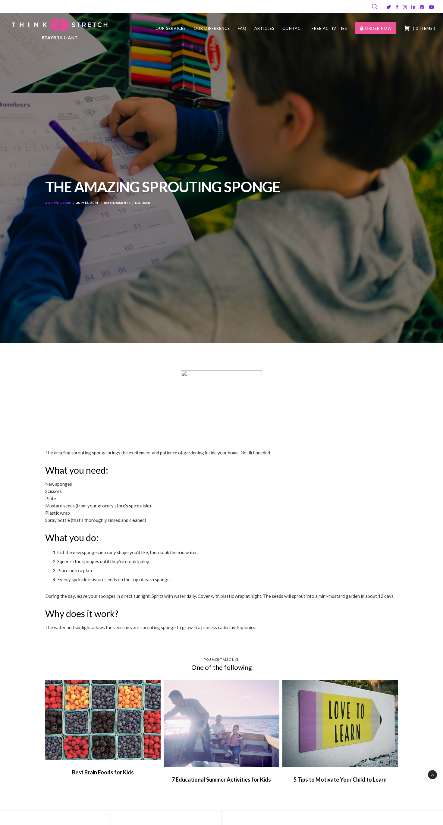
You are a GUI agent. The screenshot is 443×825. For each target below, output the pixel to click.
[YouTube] (431, 7)
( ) (423, 28)
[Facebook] (397, 7)
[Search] (374, 6)
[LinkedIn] (413, 7)
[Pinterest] (422, 7)
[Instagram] (405, 7)
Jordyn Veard (58, 202)
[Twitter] (389, 7)
